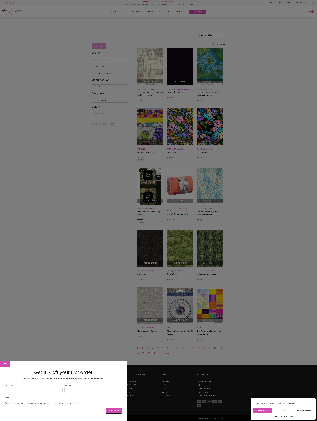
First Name (9, 386)
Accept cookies (262, 411)
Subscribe (114, 410)
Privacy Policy (288, 416)
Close (5, 363)
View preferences (304, 411)
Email (7, 397)
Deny (283, 411)
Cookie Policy (277, 416)
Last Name (68, 386)
